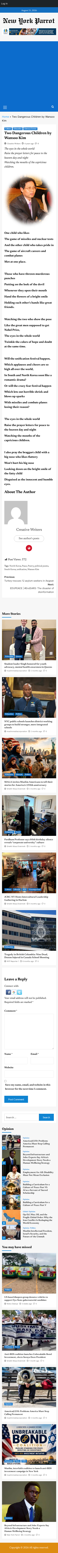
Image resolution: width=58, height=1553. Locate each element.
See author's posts (29, 538)
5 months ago (35, 904)
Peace (24, 566)
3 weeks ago (27, 1304)
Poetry (31, 566)
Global (25, 1212)
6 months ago (28, 961)
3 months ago (35, 789)
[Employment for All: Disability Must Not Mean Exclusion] (11, 1172)
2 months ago (36, 671)
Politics (18, 714)
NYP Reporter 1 (13, 961)
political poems (41, 566)
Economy (9, 1461)
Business (8, 1347)
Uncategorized (34, 889)
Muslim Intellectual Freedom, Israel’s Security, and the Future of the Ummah (37, 1234)
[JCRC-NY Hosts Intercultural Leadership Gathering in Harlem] (29, 873)
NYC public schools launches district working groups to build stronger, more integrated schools (28, 724)
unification (22, 569)
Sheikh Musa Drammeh (16, 789)
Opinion (26, 1138)
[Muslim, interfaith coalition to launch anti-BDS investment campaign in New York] (29, 1444)
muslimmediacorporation (17, 671)
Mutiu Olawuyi (12, 1304)
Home (5, 116)
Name (8, 1054)
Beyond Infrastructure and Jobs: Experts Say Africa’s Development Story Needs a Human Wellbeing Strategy (26, 1528)
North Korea (15, 566)
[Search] (53, 107)
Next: (32, 588)
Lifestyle (19, 774)
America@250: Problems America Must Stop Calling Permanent (36, 1144)
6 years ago (29, 144)
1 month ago (34, 1361)
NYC (24, 889)
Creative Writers (14, 144)
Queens (19, 656)
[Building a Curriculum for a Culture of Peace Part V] (11, 1202)
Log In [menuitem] (4, 3)
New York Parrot (13, 1535)
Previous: (29, 578)
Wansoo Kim (33, 569)
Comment (10, 1011)
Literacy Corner (30, 129)
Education (18, 129)
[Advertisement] (29, 72)
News (18, 832)
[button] (8, 992)
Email (35, 1054)
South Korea (10, 569)
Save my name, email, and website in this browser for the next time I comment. (27, 1087)
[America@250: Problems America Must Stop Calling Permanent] (11, 1142)
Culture (8, 129)
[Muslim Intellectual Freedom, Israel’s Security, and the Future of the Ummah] (11, 1232)
